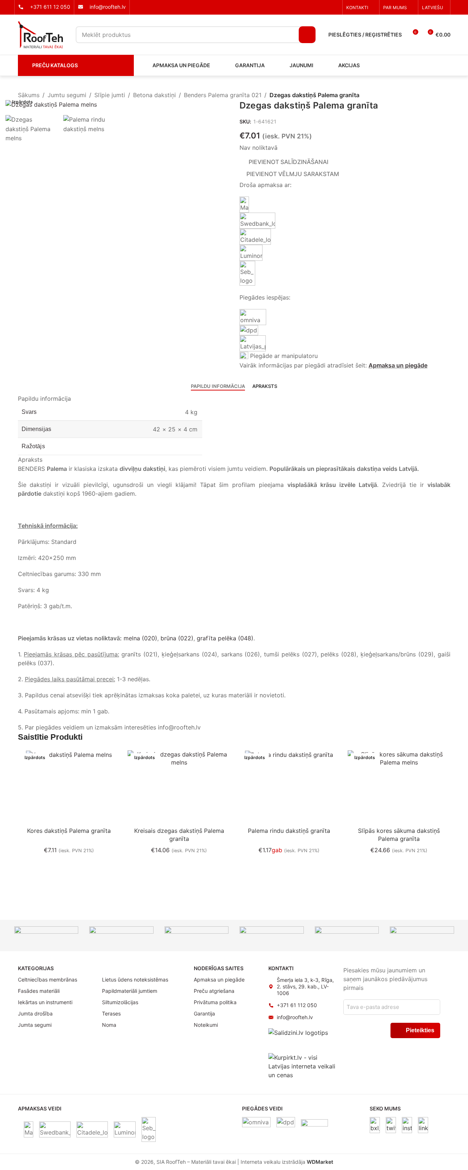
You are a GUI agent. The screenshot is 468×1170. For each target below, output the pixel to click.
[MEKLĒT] (307, 34)
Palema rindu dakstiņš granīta (289, 830)
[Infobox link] (44, 7)
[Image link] (375, 1124)
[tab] (218, 386)
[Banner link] (46, 933)
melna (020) (140, 638)
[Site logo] (40, 34)
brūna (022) (177, 638)
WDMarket (320, 1162)
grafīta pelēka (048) (225, 638)
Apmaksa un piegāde (398, 365)
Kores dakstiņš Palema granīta (69, 830)
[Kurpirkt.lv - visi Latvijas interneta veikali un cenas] (302, 1066)
